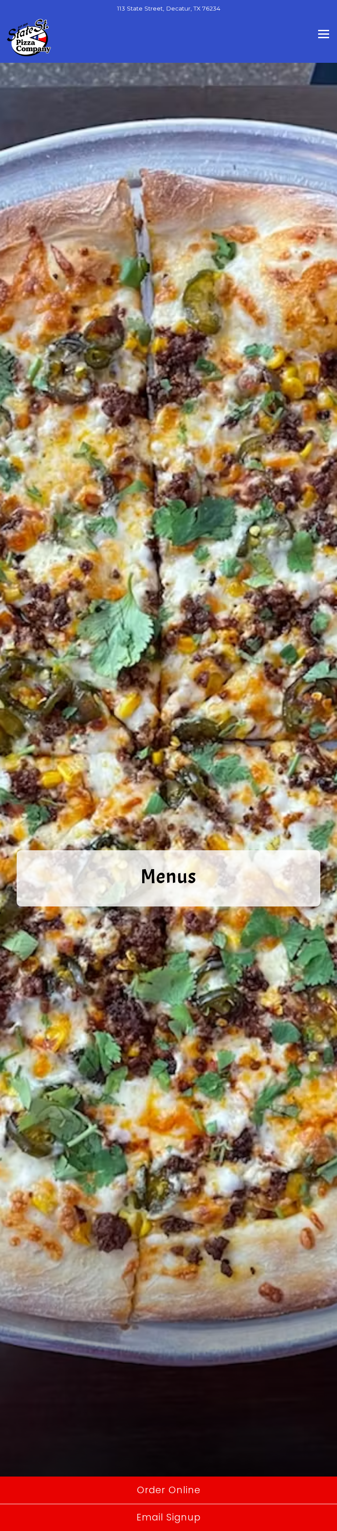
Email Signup (168, 1517)
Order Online (169, 1490)
